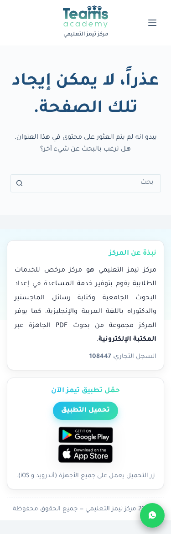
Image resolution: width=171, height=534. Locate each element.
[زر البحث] (19, 183)
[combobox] (94, 183)
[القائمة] (152, 23)
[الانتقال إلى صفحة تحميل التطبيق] (86, 445)
